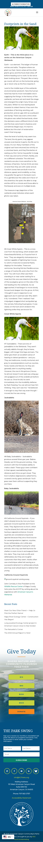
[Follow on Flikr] (36, 771)
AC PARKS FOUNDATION (21, 4)
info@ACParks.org (21, 777)
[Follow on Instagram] (7, 771)
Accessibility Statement (21, 798)
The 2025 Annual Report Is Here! (17, 633)
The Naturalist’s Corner (13, 629)
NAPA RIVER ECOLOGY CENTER (21, 6)
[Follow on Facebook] (14, 771)
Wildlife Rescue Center (13, 586)
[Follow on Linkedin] (29, 771)
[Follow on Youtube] (21, 771)
